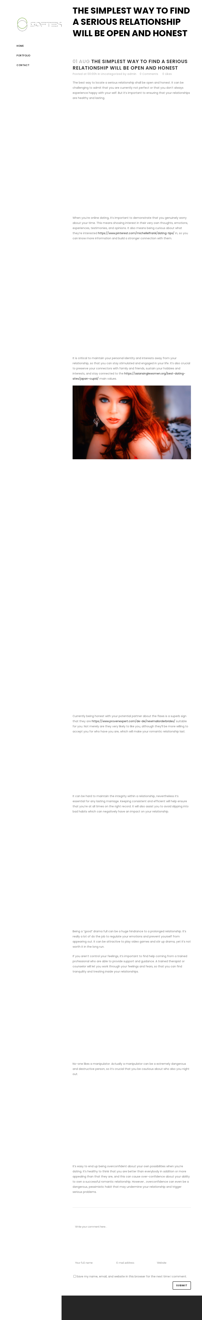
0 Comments (149, 74)
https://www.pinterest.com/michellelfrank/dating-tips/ (136, 233)
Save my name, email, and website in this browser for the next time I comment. (132, 1276)
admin (131, 74)
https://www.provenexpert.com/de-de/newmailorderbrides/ (133, 721)
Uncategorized (111, 74)
